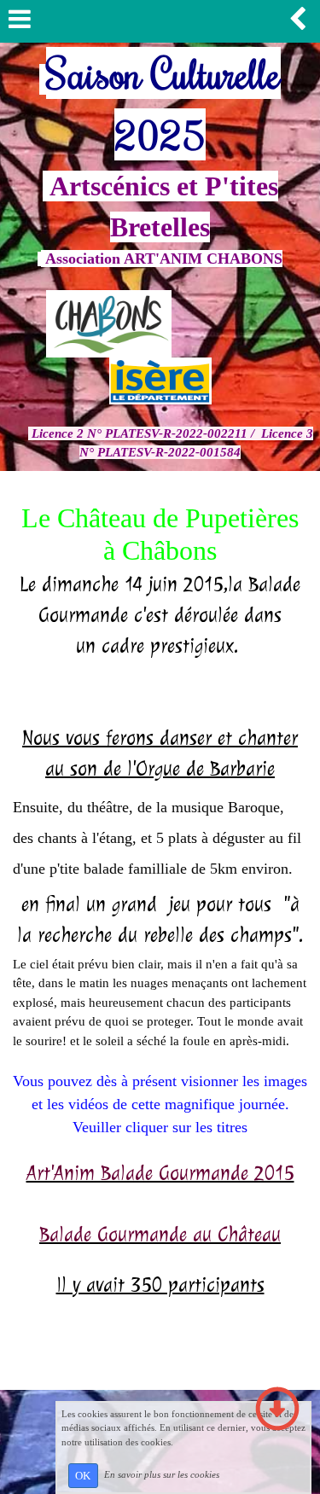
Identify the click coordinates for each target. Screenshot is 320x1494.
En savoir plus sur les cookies (161, 1474)
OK (82, 1475)
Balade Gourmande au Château (160, 1235)
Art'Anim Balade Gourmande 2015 (160, 1173)
